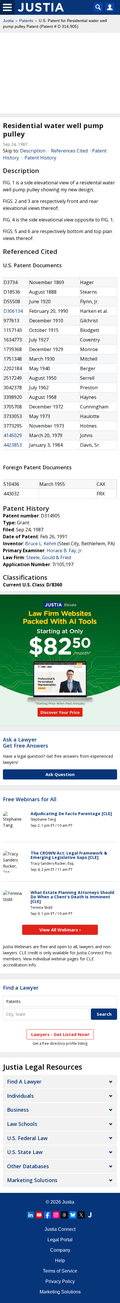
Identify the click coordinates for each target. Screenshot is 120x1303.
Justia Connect (60, 1229)
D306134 (13, 311)
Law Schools (22, 1123)
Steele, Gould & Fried (48, 557)
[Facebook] (47, 1214)
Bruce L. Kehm (40, 543)
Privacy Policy (60, 1281)
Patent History (40, 158)
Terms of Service (60, 1271)
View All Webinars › (60, 930)
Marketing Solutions (32, 1180)
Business (18, 1109)
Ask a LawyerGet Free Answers (25, 742)
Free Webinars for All (30, 799)
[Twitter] (81, 1214)
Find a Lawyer (20, 987)
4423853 (12, 445)
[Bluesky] (72, 1214)
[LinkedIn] (30, 1214)
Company (60, 1250)
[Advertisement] (60, 73)
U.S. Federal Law (27, 1138)
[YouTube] (39, 1214)
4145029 (12, 435)
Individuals (20, 1095)
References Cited (69, 151)
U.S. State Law (25, 1151)
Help (60, 1260)
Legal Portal (60, 1239)
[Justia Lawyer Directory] (89, 1214)
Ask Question (60, 774)
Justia (8, 20)
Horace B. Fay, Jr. (65, 550)
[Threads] (64, 1214)
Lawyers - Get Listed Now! (60, 1034)
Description (32, 151)
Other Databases (28, 1166)
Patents (26, 20)
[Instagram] (55, 1214)
